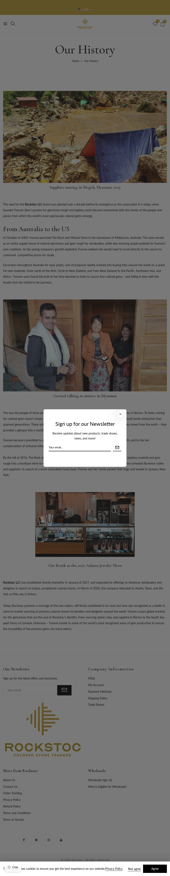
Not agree (134, 869)
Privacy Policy (114, 868)
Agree (155, 868)
